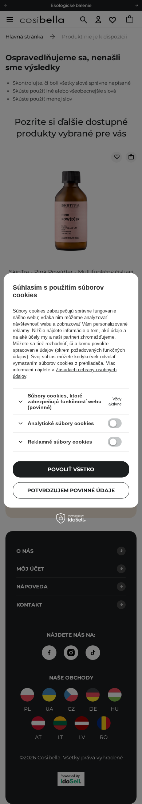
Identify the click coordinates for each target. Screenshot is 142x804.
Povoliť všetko (71, 469)
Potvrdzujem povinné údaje (71, 490)
